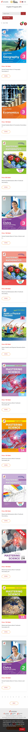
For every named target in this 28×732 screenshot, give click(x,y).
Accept (22, 729)
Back (14, 703)
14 (24, 697)
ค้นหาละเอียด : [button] (7, 17)
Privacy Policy (19, 726)
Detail (6, 76)
